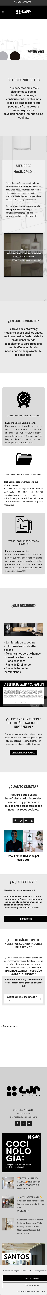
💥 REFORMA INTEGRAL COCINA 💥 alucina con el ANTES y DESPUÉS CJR (29, 1181)
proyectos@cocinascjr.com (23, 1116)
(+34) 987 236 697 (24, 2)
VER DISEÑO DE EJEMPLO (23, 752)
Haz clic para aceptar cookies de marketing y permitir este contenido (23, 254)
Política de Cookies (23, 1291)
